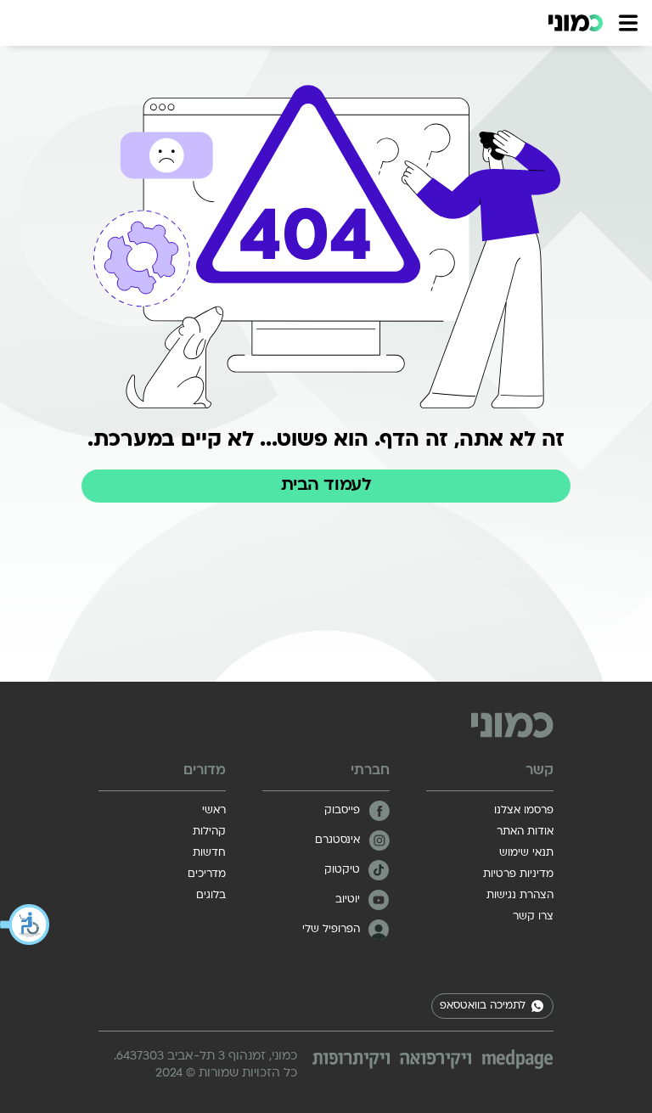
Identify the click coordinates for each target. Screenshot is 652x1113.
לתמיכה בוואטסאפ (483, 1006)
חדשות (209, 853)
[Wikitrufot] (351, 1060)
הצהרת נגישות (520, 896)
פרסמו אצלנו (524, 811)
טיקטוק (342, 870)
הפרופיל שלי (331, 930)
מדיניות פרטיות (518, 874)
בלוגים (211, 896)
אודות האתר (525, 832)
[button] (25, 924)
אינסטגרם (337, 840)
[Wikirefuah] (435, 1060)
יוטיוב (347, 900)
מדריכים (207, 874)
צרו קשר (533, 917)
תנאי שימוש (526, 853)
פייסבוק (342, 811)
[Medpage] (517, 1058)
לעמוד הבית (326, 485)
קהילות (209, 832)
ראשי (214, 811)
